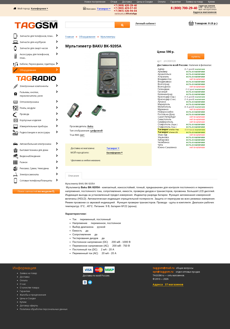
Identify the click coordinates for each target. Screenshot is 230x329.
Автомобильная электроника (35, 143)
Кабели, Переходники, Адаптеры (37, 64)
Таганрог (112, 148)
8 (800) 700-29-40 (184, 8)
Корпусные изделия (30, 120)
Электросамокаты (29, 174)
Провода (24, 114)
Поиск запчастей (35, 191)
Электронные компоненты (34, 86)
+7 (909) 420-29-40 (125, 5)
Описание (73, 175)
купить (196, 56)
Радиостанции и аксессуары (35, 132)
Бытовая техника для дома (34, 150)
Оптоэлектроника (29, 101)
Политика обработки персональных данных (43, 309)
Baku (90, 126)
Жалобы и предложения (33, 294)
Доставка (127, 1)
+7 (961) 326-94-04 (125, 10)
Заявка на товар (194, 1)
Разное (23, 162)
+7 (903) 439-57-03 (125, 8)
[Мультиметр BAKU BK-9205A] (108, 74)
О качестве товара (29, 287)
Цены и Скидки (145, 1)
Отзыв (114, 1)
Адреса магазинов (205, 12)
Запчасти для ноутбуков (32, 42)
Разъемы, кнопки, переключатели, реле (31, 94)
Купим (211, 1)
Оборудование (28, 70)
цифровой (96, 130)
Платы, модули (27, 108)
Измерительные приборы (34, 126)
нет (82, 134)
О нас (23, 284)
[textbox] (90, 25)
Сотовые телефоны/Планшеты (36, 180)
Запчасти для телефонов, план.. (37, 36)
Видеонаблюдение (30, 156)
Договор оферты (29, 305)
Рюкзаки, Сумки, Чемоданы (34, 168)
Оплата (161, 1)
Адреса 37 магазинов (168, 284)
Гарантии (176, 1)
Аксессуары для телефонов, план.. (34, 56)
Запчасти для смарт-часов (34, 48)
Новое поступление (94, 1)
